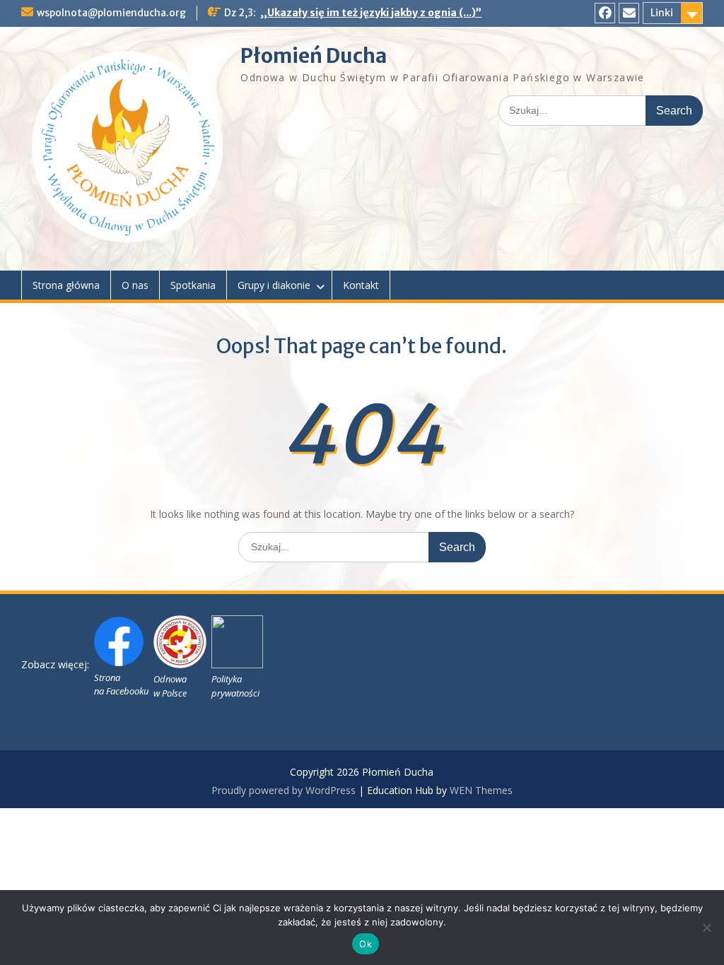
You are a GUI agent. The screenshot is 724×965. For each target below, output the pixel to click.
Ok (365, 943)
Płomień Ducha (313, 56)
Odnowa (170, 679)
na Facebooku (121, 691)
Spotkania (193, 285)
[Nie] (706, 927)
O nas (135, 285)
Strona (107, 677)
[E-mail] (629, 13)
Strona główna (66, 285)
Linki (661, 12)
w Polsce (170, 693)
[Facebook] (605, 13)
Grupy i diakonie (274, 285)
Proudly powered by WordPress (283, 790)
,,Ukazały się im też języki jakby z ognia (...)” (370, 12)
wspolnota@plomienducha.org (111, 12)
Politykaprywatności (235, 686)
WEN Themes (481, 790)
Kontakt (361, 285)
